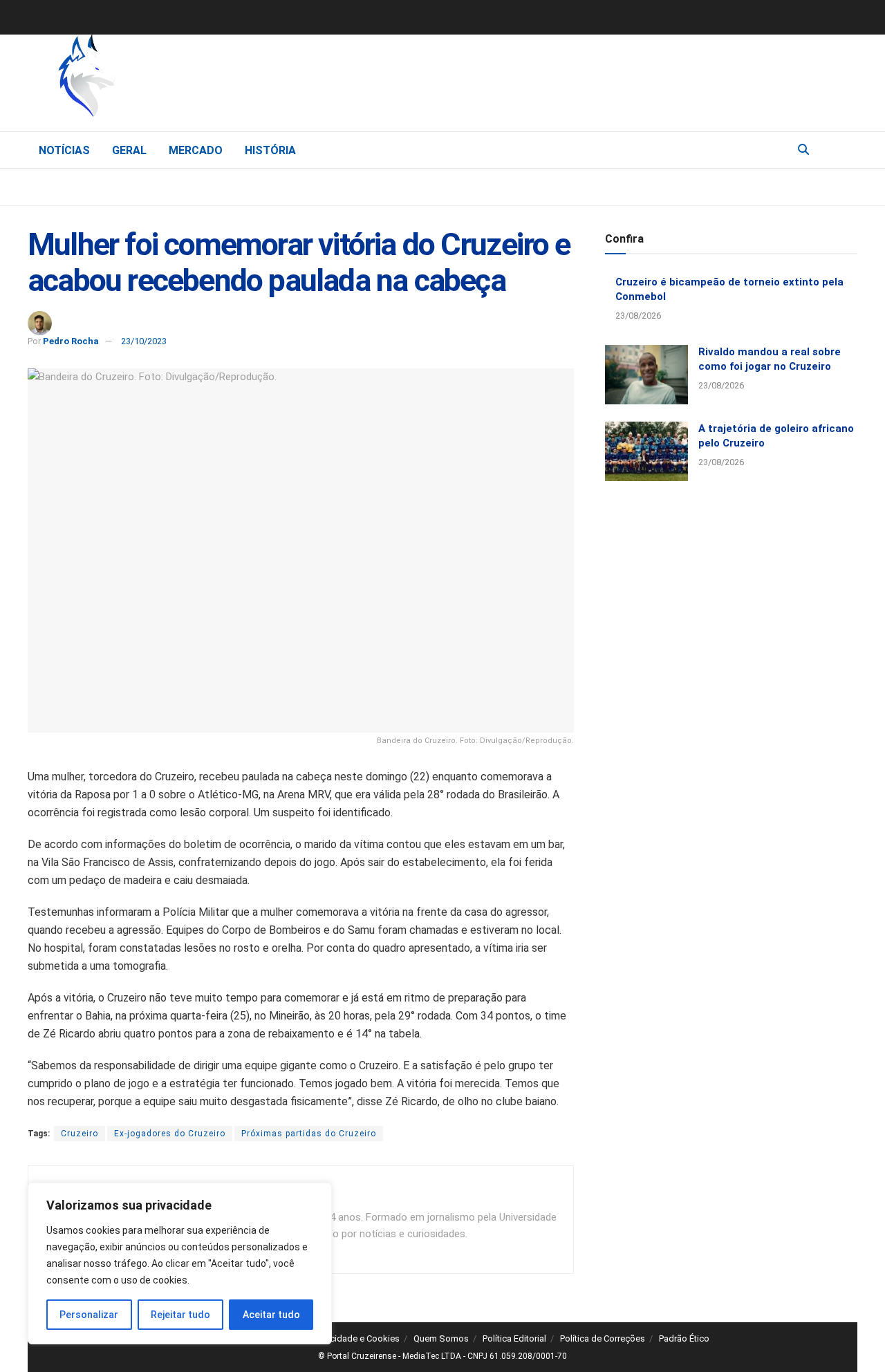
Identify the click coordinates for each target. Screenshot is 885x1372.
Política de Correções (602, 1338)
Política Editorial (514, 1338)
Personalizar (88, 1314)
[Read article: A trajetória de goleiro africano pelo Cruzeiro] (646, 451)
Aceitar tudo (271, 1314)
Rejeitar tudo (180, 1314)
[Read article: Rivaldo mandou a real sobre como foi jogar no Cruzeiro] (646, 374)
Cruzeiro (79, 1133)
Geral (129, 150)
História (270, 150)
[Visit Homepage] (159, 79)
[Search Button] (803, 150)
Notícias (64, 150)
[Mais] (846, 149)
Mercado (196, 150)
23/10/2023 (144, 341)
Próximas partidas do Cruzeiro (308, 1133)
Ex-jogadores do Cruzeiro (169, 1133)
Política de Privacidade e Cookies (334, 1338)
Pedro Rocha (71, 341)
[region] (180, 1263)
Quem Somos (441, 1338)
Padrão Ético (684, 1338)
